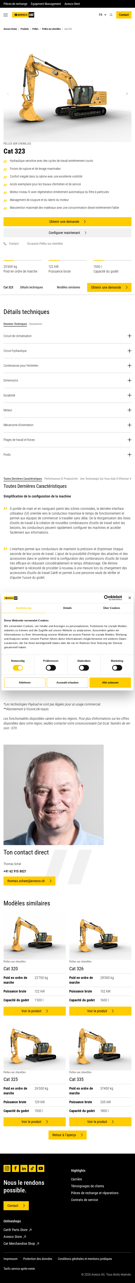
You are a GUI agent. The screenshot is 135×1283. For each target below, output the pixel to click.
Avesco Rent (72, 4)
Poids (7, 454)
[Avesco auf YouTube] (40, 1168)
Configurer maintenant (64, 233)
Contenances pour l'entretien (21, 365)
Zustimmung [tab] (23, 607)
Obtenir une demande (64, 221)
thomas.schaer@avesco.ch (26, 881)
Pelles (35, 29)
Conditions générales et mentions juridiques (85, 1259)
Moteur (8, 410)
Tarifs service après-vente (19, 1268)
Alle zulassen (110, 682)
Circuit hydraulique (15, 351)
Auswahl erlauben (67, 682)
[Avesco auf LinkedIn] (23, 1168)
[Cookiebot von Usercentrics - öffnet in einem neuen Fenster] (106, 597)
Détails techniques (31, 287)
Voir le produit (31, 1011)
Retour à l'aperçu (64, 1135)
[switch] (51, 668)
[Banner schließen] (129, 598)
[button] (111, 15)
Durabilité (9, 395)
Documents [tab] (35, 324)
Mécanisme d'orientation (18, 425)
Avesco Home (10, 29)
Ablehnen (25, 682)
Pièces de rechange (15, 4)
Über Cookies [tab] (111, 607)
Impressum (11, 1259)
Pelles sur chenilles (51, 29)
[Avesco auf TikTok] (32, 1168)
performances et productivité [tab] (61, 478)
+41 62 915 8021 (15, 871)
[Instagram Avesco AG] (7, 1168)
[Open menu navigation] (6, 15)
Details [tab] (67, 607)
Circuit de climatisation (18, 336)
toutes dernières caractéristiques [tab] (23, 478)
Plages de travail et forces (19, 440)
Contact (124, 15)
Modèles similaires (68, 287)
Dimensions (11, 380)
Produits (25, 29)
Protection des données (37, 1259)
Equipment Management (46, 4)
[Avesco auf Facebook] (15, 1168)
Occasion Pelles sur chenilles (45, 243)
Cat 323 (8, 287)
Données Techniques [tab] (15, 324)
